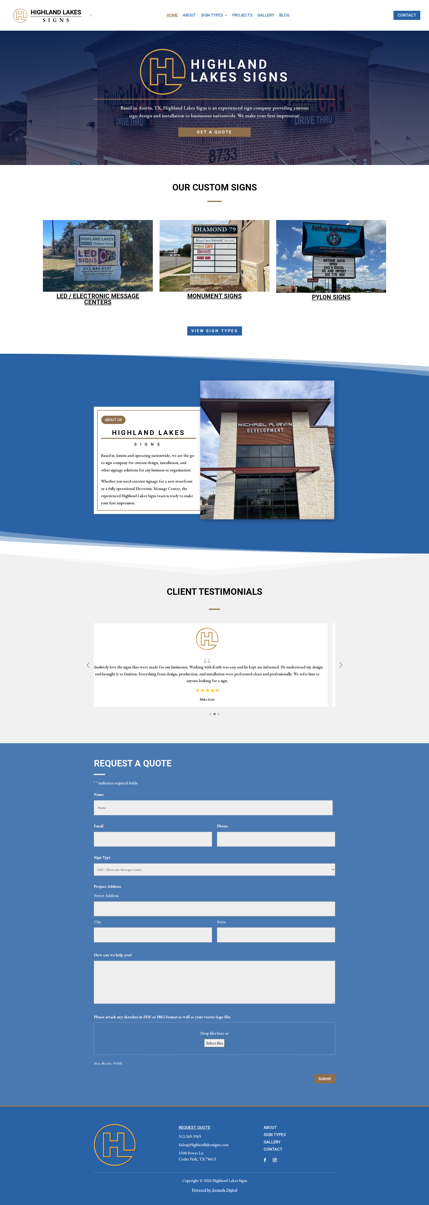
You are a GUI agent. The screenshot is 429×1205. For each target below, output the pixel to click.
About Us (113, 420)
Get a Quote (214, 132)
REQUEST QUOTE (194, 1127)
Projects (242, 15)
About (189, 15)
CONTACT (273, 1149)
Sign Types (212, 15)
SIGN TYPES (275, 1134)
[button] (341, 665)
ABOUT (270, 1127)
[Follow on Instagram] (275, 1160)
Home (172, 15)
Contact (406, 15)
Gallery (265, 15)
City (97, 921)
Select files (214, 1043)
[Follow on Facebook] (265, 1160)
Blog (284, 15)
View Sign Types (214, 330)
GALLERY (272, 1142)
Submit (324, 1078)
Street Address (106, 895)
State (221, 921)
